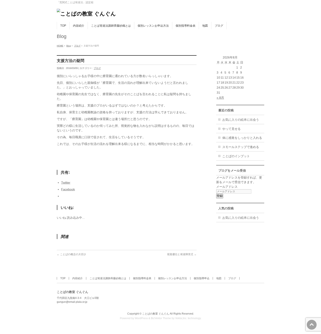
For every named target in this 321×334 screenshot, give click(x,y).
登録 (220, 196)
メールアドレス (227, 186)
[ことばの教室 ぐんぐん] (86, 14)
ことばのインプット (236, 156)
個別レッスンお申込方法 (172, 278)
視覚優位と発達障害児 (182, 254)
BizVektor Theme (161, 318)
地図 (218, 278)
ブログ (77, 46)
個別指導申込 (201, 278)
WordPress (141, 318)
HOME (60, 46)
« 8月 (220, 97)
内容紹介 (77, 278)
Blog (68, 46)
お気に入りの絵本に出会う (240, 119)
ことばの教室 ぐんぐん (155, 313)
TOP (63, 278)
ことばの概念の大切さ (71, 254)
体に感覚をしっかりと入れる (242, 137)
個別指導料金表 (142, 278)
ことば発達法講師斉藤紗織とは (108, 278)
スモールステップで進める (240, 147)
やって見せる (231, 129)
